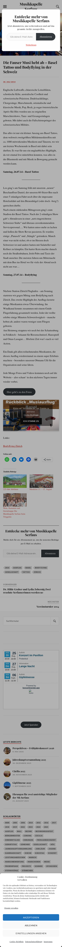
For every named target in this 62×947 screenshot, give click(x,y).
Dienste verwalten (11, 908)
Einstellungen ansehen (31, 933)
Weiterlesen (31, 44)
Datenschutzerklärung (33, 941)
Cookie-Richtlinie (17, 941)
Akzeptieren (31, 917)
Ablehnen (31, 925)
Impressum (48, 941)
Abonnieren (46, 36)
